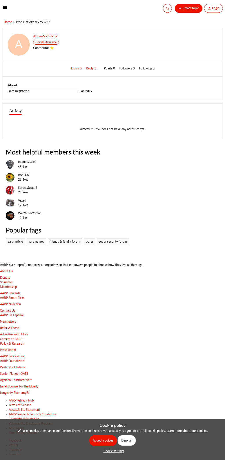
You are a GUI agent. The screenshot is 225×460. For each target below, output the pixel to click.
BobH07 (23, 175)
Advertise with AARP (14, 334)
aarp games (36, 241)
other (89, 241)
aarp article (15, 241)
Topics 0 (76, 68)
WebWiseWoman (30, 213)
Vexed (22, 200)
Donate (5, 277)
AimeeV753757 (45, 36)
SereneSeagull (27, 187)
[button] (4, 9)
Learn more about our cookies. (187, 431)
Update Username (46, 42)
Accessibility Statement (24, 409)
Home (8, 22)
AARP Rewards (10, 293)
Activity (15, 111)
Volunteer (6, 282)
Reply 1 (91, 68)
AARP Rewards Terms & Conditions (32, 414)
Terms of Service (20, 405)
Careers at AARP (11, 339)
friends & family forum (65, 241)
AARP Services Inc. (12, 356)
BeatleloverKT (27, 162)
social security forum (113, 241)
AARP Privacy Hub (21, 400)
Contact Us (7, 310)
